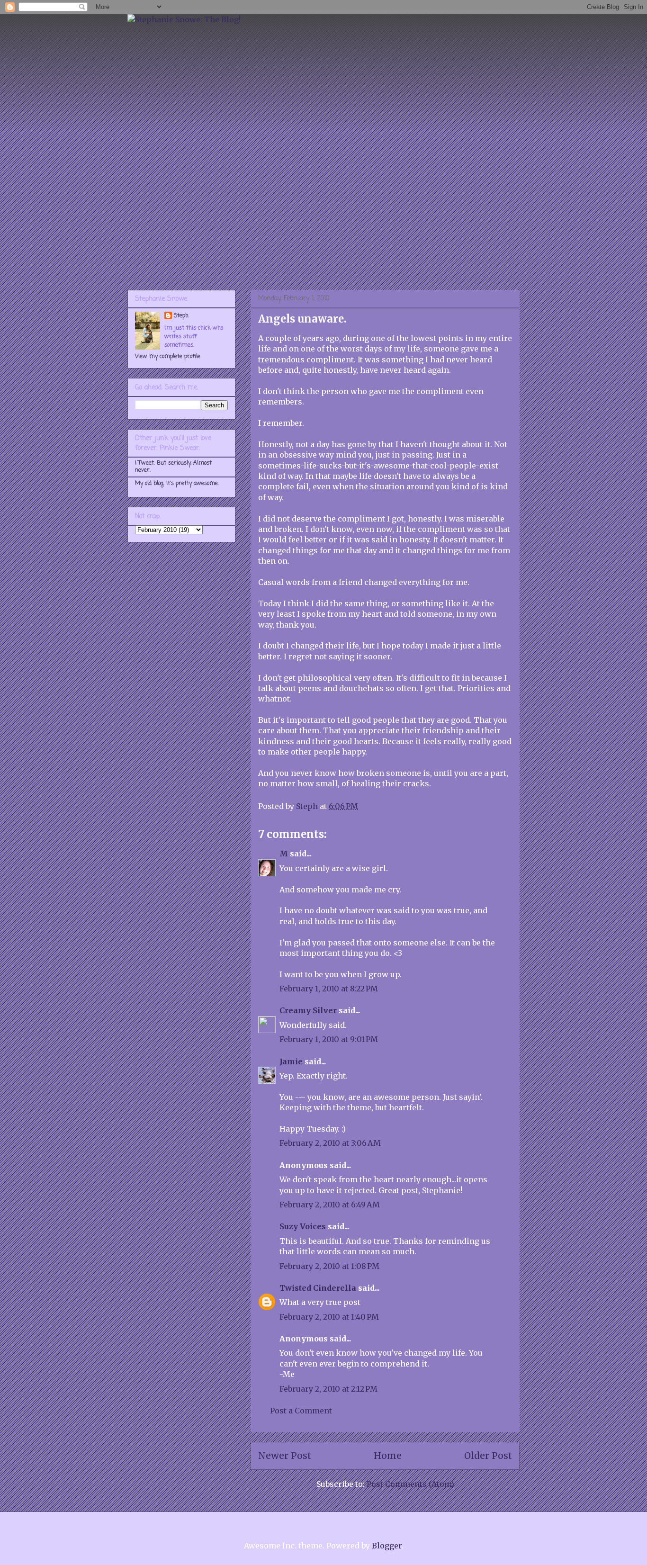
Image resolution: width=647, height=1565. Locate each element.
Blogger (387, 1545)
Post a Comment (301, 1410)
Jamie (291, 1061)
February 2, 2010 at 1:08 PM (329, 1266)
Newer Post (284, 1455)
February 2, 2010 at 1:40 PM (329, 1317)
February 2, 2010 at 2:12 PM (328, 1389)
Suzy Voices (302, 1226)
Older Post (488, 1455)
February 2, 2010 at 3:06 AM (330, 1143)
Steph (181, 316)
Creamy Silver (308, 1010)
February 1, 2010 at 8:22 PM (328, 988)
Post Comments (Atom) (410, 1484)
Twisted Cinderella (317, 1288)
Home (388, 1455)
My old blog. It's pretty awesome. (177, 483)
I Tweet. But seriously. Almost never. (173, 466)
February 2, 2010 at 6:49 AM (329, 1204)
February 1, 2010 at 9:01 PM (328, 1039)
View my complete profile (167, 356)
